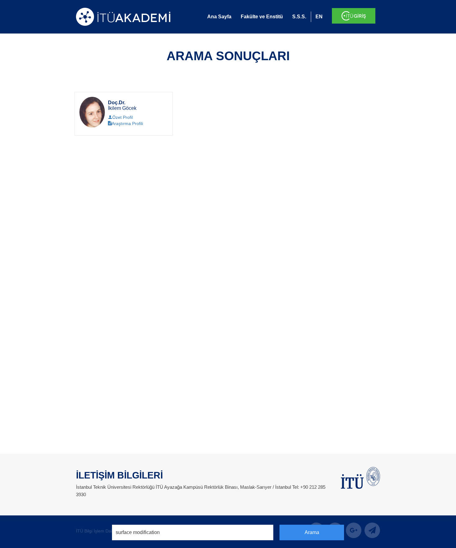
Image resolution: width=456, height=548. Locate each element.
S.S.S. (299, 16)
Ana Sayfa (219, 16)
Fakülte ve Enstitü (262, 16)
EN (319, 16)
